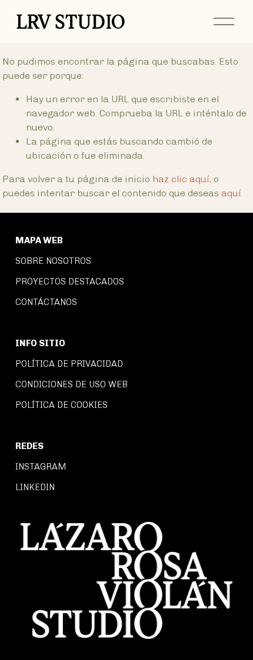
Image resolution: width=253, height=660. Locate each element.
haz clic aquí (180, 179)
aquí (231, 193)
